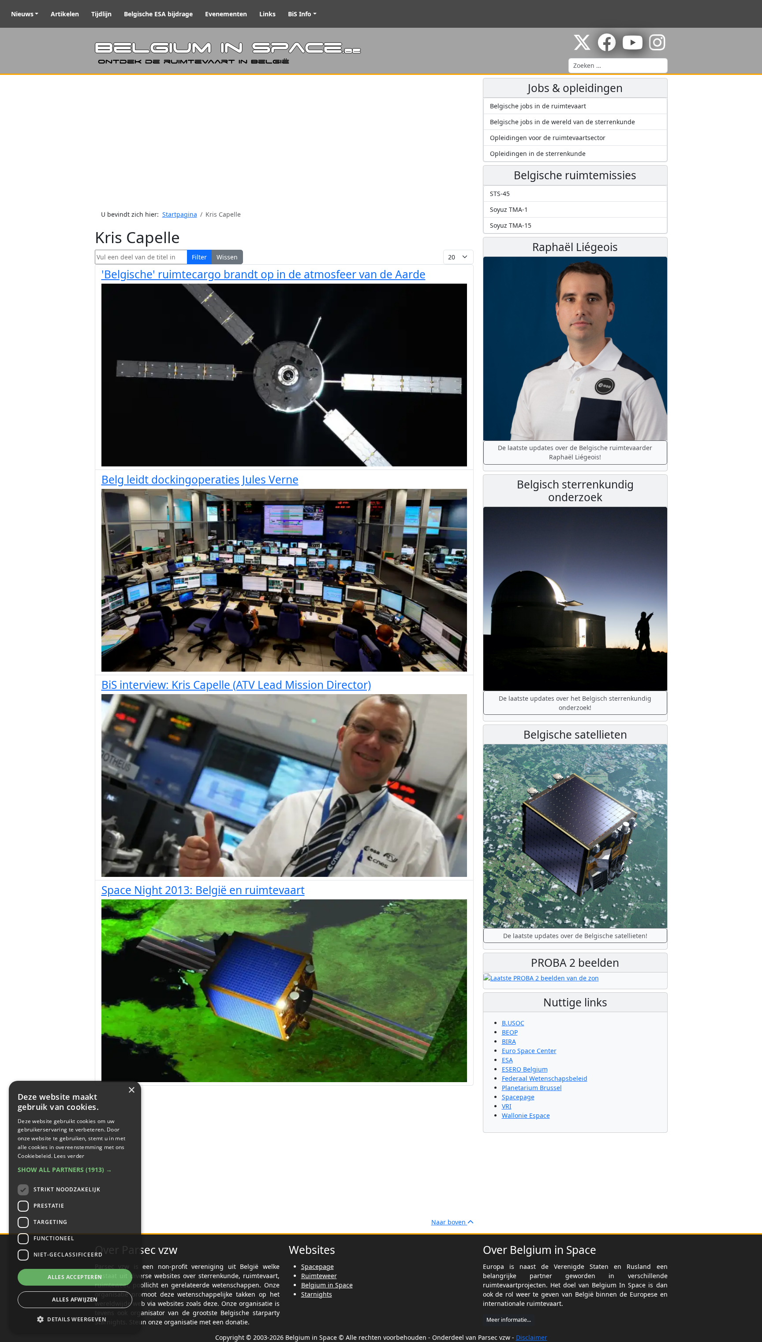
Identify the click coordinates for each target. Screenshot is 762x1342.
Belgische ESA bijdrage (158, 14)
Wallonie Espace (526, 1115)
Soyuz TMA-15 (510, 225)
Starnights (316, 1294)
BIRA (509, 1041)
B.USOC (513, 1023)
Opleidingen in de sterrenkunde (538, 153)
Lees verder (69, 1156)
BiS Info (299, 14)
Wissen (227, 257)
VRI (507, 1106)
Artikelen (65, 14)
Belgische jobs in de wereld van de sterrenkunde (562, 122)
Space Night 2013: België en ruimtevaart (203, 890)
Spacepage (518, 1097)
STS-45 (500, 193)
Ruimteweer (319, 1276)
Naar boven (449, 1222)
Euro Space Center (529, 1050)
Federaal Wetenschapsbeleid (544, 1078)
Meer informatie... (508, 1320)
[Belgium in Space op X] (582, 47)
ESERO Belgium (525, 1069)
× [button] (131, 1090)
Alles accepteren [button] (75, 1277)
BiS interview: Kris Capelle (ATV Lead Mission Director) (236, 684)
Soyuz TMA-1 (509, 209)
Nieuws (22, 14)
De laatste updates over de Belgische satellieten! (575, 936)
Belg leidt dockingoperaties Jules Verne (200, 479)
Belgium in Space (327, 1285)
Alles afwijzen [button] (75, 1299)
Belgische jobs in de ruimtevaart (538, 106)
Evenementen (226, 14)
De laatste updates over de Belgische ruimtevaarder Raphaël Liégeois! (575, 452)
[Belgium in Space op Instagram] (657, 47)
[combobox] (618, 65)
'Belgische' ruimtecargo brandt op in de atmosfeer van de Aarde (263, 274)
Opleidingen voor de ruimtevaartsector (547, 137)
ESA (507, 1060)
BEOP (510, 1032)
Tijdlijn (101, 14)
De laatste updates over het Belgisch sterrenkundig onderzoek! (575, 703)
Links (267, 14)
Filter (199, 257)
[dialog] (75, 1207)
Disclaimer (531, 1337)
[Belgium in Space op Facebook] (607, 47)
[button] (75, 1169)
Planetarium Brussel (532, 1087)
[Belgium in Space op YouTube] (632, 47)
